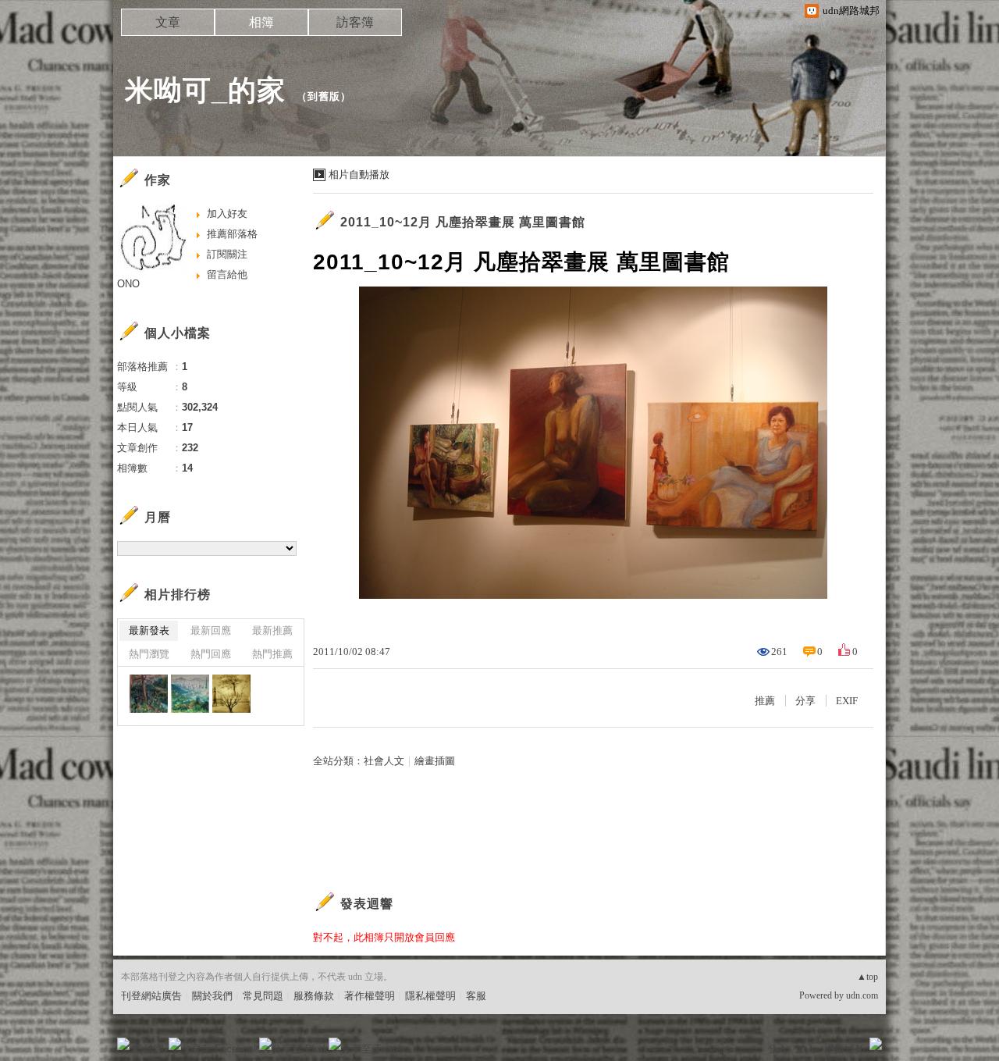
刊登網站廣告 (151, 996)
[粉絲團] (123, 1044)
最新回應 (210, 630)
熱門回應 (210, 654)
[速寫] (231, 694)
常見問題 (263, 996)
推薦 (765, 701)
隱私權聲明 (430, 996)
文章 (167, 22)
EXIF (847, 701)
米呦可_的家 (205, 90)
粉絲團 (148, 1049)
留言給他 (227, 274)
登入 (777, 1049)
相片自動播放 (359, 174)
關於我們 (212, 996)
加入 (805, 1049)
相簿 (261, 22)
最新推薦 (272, 630)
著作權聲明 (369, 996)
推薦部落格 (232, 234)
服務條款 (313, 996)
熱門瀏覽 (149, 654)
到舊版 (324, 96)
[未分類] (149, 694)
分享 (805, 701)
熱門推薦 (272, 654)
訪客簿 (355, 22)
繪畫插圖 (434, 761)
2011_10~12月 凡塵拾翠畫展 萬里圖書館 (462, 222)
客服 (476, 996)
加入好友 (227, 213)
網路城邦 (844, 1049)
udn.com (862, 995)
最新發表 (149, 630)
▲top (867, 976)
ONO (128, 284)
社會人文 (384, 761)
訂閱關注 (227, 254)
